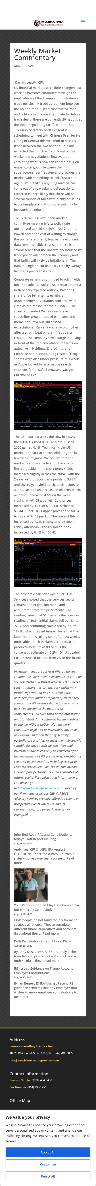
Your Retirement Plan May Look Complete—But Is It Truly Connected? (46, 907)
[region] (48, 1148)
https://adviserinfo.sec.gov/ (37, 788)
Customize (48, 1164)
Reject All (48, 1176)
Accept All (48, 1152)
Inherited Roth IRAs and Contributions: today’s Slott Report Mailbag (43, 836)
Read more (50, 933)
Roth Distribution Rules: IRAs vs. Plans (42, 941)
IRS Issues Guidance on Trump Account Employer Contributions (43, 970)
